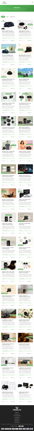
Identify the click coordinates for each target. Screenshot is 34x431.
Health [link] (4, 158)
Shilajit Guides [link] (5, 110)
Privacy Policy (17, 414)
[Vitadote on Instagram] (19, 426)
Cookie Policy (17, 417)
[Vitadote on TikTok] (23, 426)
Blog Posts (17, 412)
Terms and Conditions (17, 415)
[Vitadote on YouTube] (21, 426)
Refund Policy (17, 420)
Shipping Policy (17, 422)
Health (7, 16)
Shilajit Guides (12, 16)
